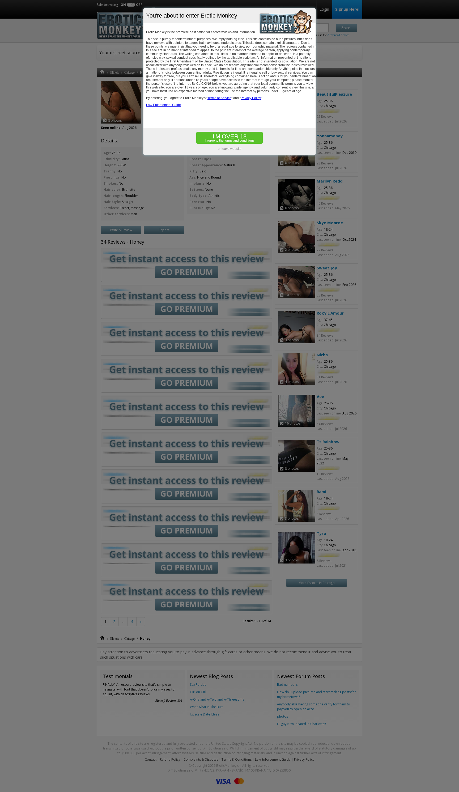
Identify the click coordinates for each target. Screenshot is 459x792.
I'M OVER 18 (229, 137)
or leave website (229, 149)
